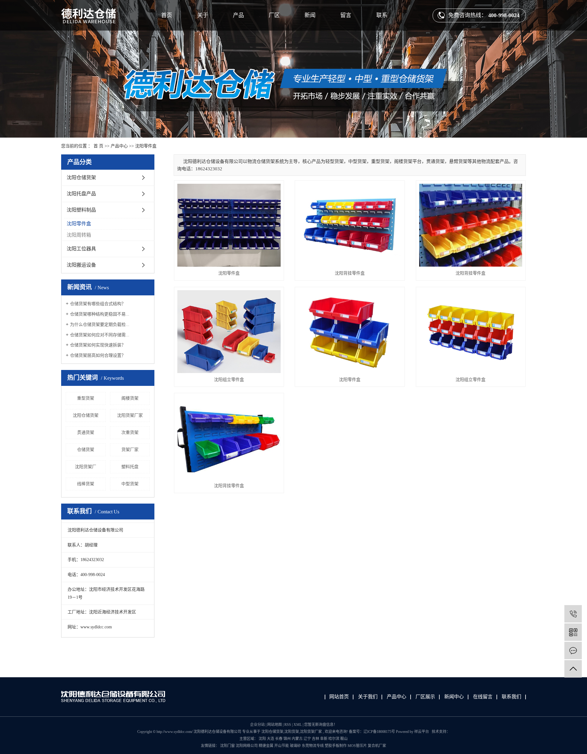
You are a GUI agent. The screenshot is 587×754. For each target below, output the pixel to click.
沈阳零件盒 (146, 146)
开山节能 (282, 746)
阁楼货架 (129, 398)
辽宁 (307, 739)
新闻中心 (454, 696)
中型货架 (129, 484)
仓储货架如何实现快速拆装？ (98, 345)
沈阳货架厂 (85, 466)
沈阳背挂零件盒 (350, 273)
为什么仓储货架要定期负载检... (99, 324)
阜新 (323, 739)
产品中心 (119, 146)
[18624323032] (573, 614)
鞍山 (344, 739)
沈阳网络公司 (247, 746)
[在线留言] (573, 650)
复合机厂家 (377, 746)
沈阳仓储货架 (81, 177)
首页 (166, 15)
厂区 (274, 15)
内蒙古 (297, 739)
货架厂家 (129, 449)
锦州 (287, 739)
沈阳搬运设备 (81, 265)
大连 (270, 739)
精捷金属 (266, 746)
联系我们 (511, 696)
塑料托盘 (129, 466)
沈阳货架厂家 (130, 415)
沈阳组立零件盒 (229, 379)
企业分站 (257, 725)
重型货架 (85, 398)
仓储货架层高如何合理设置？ (98, 355)
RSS (287, 725)
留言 (345, 15)
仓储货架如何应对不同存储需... (99, 335)
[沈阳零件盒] (229, 225)
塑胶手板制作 (336, 746)
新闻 (310, 15)
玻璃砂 (296, 746)
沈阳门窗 (228, 746)
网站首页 (339, 696)
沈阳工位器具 (81, 248)
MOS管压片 (358, 746)
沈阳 (262, 739)
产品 (238, 15)
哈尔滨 (333, 739)
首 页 (98, 146)
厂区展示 (425, 696)
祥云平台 (421, 732)
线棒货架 (85, 484)
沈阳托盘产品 (81, 193)
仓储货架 (85, 449)
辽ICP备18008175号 (379, 732)
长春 (278, 739)
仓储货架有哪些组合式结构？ (98, 303)
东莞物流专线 (313, 746)
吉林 (315, 739)
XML (298, 725)
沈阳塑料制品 (81, 210)
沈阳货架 (291, 732)
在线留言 (483, 696)
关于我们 (368, 696)
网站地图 (275, 725)
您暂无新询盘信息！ (320, 725)
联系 (381, 15)
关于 (202, 15)
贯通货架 (85, 432)
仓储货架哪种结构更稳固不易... (99, 314)
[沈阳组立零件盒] (229, 331)
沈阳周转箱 (79, 235)
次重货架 (129, 432)
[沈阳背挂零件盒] (349, 225)
